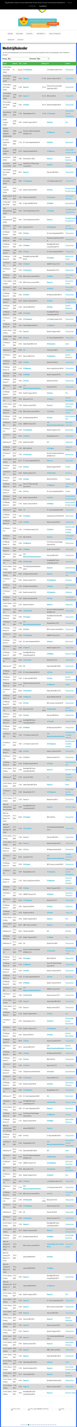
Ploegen (29, 34)
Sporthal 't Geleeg (70, 654)
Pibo (66, 122)
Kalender (19, 34)
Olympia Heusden (70, 925)
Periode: (33, 59)
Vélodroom (68, 473)
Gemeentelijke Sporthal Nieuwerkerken (69, 113)
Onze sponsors (54, 34)
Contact (20, 40)
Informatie (40, 34)
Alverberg (68, 931)
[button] (21, 1424)
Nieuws (10, 34)
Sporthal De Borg (70, 568)
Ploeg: (4, 59)
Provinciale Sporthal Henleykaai (68, 880)
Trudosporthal (69, 70)
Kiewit (67, 344)
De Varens (68, 1115)
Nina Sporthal (69, 430)
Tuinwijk (67, 132)
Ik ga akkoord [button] (43, 6)
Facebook (32, 40)
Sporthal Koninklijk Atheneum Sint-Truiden (70, 950)
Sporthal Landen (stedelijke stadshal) (70, 529)
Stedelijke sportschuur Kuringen (68, 777)
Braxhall (67, 684)
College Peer (69, 442)
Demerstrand (69, 142)
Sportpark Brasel (70, 203)
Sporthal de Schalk (70, 325)
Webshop (11, 40)
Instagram (27, 40)
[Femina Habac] (3, 34)
